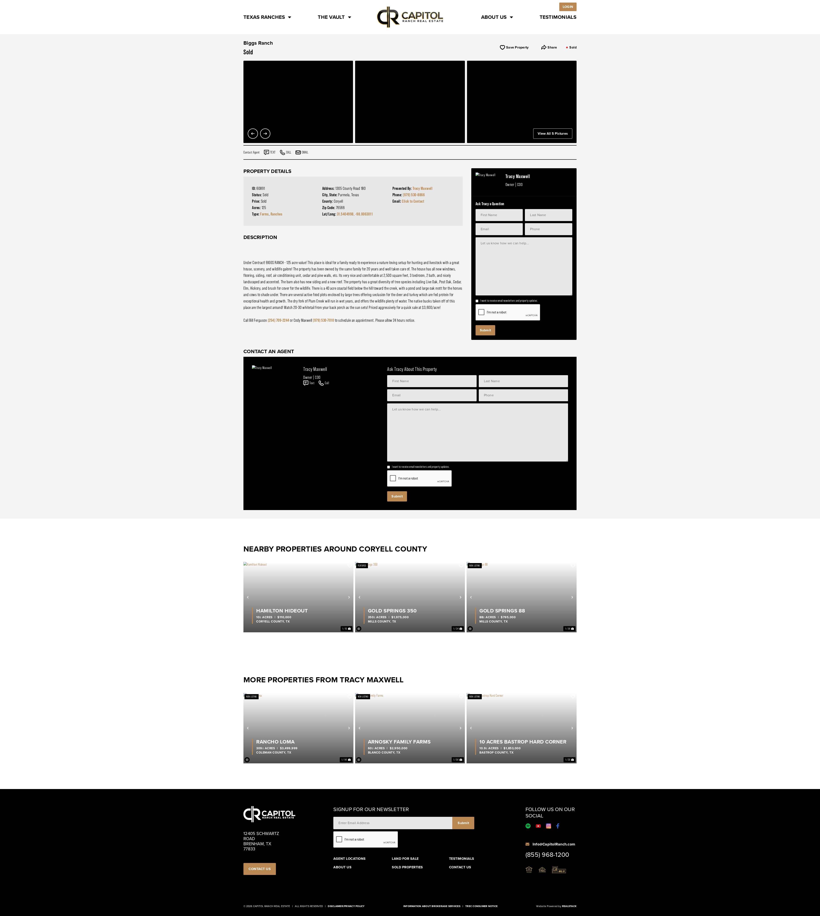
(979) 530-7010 (323, 320)
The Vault (331, 17)
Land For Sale (405, 859)
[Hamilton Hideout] (298, 597)
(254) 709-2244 (278, 320)
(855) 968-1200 (547, 854)
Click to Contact (413, 201)
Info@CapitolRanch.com (554, 844)
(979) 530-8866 (414, 194)
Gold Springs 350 (392, 611)
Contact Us (460, 867)
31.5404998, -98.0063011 (355, 214)
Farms (264, 214)
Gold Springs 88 (502, 611)
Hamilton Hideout (282, 611)
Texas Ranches (264, 17)
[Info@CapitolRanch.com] (527, 844)
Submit (485, 330)
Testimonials (558, 17)
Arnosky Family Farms (399, 742)
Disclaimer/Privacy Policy (346, 906)
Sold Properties (407, 867)
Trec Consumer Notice (481, 906)
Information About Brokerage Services (431, 906)
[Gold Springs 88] (522, 597)
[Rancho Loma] (298, 728)
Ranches (277, 214)
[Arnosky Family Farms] (410, 728)
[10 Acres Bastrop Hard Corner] (522, 728)
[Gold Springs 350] (410, 597)
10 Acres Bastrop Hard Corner (522, 742)
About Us (494, 17)
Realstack (569, 906)
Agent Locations (349, 859)
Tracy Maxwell (423, 188)
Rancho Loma (275, 742)
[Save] (349, 565)
